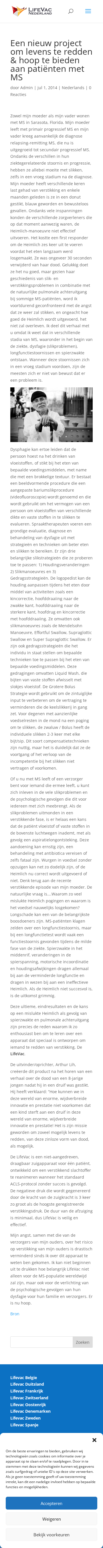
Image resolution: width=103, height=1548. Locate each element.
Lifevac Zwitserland (29, 1397)
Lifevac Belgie (23, 1377)
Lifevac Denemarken (30, 1411)
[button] (94, 1440)
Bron (14, 1313)
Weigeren (51, 1519)
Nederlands (73, 87)
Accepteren (51, 1503)
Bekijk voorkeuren (51, 1534)
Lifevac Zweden (25, 1418)
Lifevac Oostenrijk (28, 1404)
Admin (26, 87)
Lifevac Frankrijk (26, 1391)
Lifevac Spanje (24, 1425)
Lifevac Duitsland (27, 1384)
